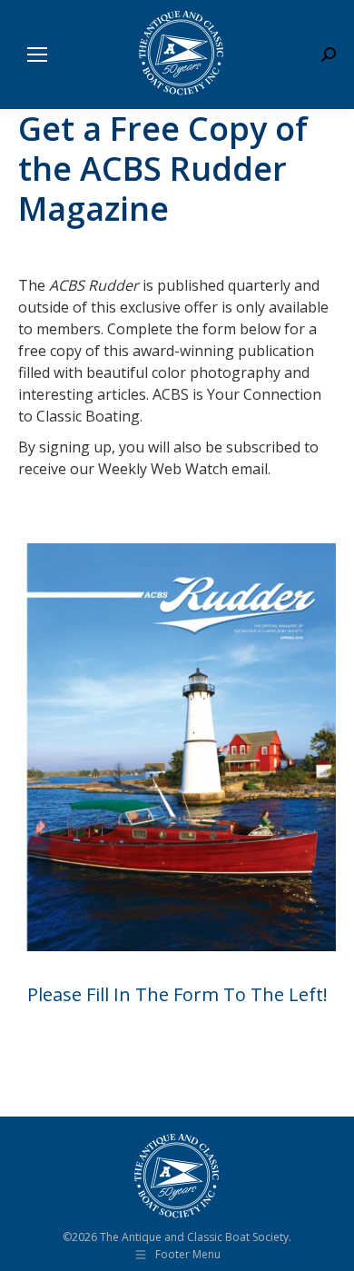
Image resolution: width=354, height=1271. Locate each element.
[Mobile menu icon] (37, 54)
